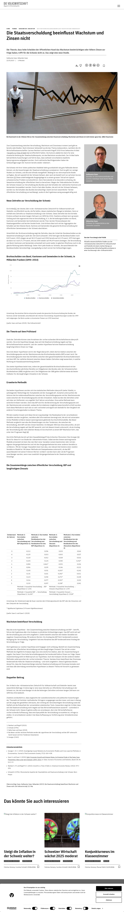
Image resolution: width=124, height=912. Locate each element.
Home (8, 28)
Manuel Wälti (101, 867)
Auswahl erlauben (109, 894)
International (27, 861)
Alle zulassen (109, 888)
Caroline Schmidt (21, 867)
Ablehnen (109, 900)
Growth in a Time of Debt (16, 153)
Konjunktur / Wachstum (27, 28)
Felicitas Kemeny (9, 867)
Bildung (106, 861)
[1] (28, 153)
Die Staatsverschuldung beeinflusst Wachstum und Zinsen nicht (58, 28)
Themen (14, 28)
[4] (28, 432)
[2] (15, 177)
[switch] (52, 908)
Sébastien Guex (23, 58)
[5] (78, 437)
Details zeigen (96, 908)
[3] (15, 209)
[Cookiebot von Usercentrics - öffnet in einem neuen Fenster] (12, 908)
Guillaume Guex (12, 58)
